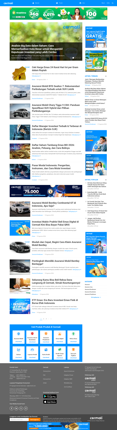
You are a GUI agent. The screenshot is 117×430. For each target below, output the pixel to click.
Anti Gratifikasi (68, 387)
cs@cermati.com (20, 378)
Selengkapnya (95, 297)
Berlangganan (34, 419)
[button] (13, 38)
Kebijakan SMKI (68, 379)
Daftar (108, 3)
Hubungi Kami (47, 379)
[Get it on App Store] (62, 402)
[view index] (105, 76)
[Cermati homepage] (96, 417)
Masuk (103, 3)
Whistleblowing (68, 383)
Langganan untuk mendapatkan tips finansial (23, 416)
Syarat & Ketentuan (69, 371)
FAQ (44, 375)
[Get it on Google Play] (62, 396)
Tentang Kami (46, 371)
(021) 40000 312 (20, 375)
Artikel (44, 383)
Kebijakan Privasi (68, 375)
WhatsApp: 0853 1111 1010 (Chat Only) (20, 396)
